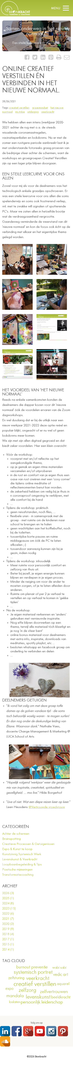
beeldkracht (60, 997)
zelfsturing (16, 978)
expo (9, 989)
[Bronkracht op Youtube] (40, 1031)
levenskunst (38, 997)
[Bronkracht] (15, 14)
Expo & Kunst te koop (17, 849)
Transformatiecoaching (17, 874)
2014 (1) (8, 949)
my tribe (20, 111)
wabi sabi (59, 967)
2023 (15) (9, 908)
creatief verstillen (19, 107)
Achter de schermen (15, 833)
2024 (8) (8, 903)
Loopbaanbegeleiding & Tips (22, 864)
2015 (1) (8, 944)
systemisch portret (33, 972)
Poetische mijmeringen (17, 869)
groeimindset (40, 107)
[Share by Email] (67, 58)
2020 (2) (8, 924)
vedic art (60, 975)
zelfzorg (27, 990)
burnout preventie (32, 967)
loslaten (14, 1002)
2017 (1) (8, 939)
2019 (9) (8, 929)
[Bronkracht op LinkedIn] (5, 1031)
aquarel (63, 984)
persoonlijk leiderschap (42, 1002)
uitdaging (33, 111)
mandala (15, 996)
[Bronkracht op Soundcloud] (5, 1041)
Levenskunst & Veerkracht (19, 859)
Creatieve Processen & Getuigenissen (28, 844)
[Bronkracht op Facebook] (17, 1031)
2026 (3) (8, 893)
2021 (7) (8, 919)
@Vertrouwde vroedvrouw (47, 807)
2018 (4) (8, 934)
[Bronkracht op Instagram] (51, 1031)
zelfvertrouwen (54, 992)
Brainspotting (11, 839)
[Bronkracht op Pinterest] (63, 1031)
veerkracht (47, 111)
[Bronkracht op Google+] (28, 1031)
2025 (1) (8, 898)
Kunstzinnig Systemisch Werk (21, 854)
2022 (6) (8, 913)
